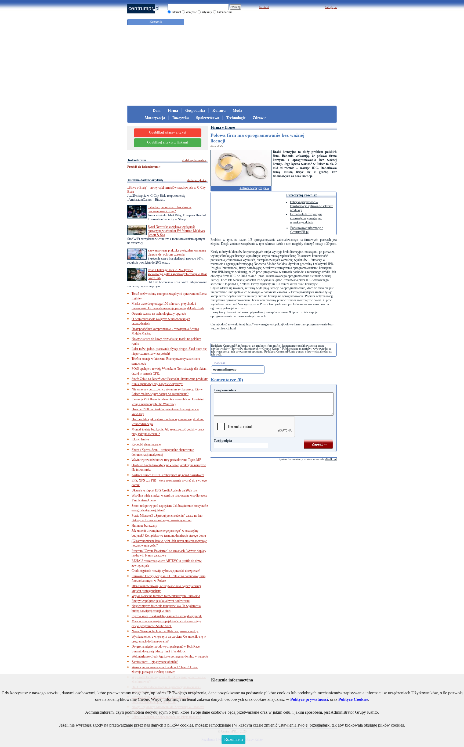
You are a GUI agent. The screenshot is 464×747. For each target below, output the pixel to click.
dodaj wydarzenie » (194, 160)
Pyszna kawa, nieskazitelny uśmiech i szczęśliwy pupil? (167, 616)
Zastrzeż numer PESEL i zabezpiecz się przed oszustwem (168, 475)
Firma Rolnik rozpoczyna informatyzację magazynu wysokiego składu (306, 218)
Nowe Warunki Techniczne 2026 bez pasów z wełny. (165, 631)
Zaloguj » (331, 7)
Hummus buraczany (144, 525)
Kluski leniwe (140, 439)
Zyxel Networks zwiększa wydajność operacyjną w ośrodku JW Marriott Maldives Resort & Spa (176, 231)
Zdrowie (259, 118)
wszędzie (191, 11)
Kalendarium (137, 160)
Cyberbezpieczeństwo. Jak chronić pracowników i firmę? (169, 209)
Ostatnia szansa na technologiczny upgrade (159, 313)
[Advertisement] (232, 65)
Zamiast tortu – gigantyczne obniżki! (155, 662)
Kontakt (264, 7)
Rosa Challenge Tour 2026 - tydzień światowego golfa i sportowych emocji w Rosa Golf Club (177, 274)
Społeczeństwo (207, 118)
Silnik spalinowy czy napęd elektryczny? (157, 384)
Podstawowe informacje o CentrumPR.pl (306, 230)
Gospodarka (195, 111)
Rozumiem (233, 739)
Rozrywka (180, 118)
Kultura (219, 111)
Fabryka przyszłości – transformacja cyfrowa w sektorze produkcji (311, 206)
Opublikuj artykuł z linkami (167, 142)
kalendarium (225, 11)
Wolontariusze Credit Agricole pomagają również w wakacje (170, 656)
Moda (237, 111)
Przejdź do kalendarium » (144, 166)
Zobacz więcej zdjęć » (254, 188)
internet (176, 11)
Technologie (235, 118)
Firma (173, 111)
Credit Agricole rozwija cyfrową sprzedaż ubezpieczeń (166, 571)
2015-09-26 (217, 145)
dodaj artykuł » (196, 180)
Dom (157, 111)
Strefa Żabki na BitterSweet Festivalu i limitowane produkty (170, 379)
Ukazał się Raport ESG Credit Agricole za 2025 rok (164, 490)
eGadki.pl (331, 459)
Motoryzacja (155, 118)
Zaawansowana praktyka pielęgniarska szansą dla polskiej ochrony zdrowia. (177, 252)
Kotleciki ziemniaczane (146, 444)
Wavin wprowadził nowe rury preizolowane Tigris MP (166, 460)
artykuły (207, 11)
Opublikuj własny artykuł (167, 132)
